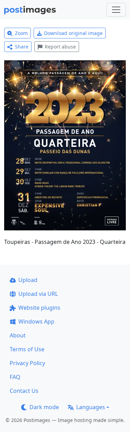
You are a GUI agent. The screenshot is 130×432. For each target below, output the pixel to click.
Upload (27, 280)
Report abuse (60, 46)
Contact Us (24, 391)
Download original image (73, 33)
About (18, 335)
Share (21, 46)
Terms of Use (27, 349)
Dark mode (44, 407)
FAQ (15, 377)
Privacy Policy (27, 363)
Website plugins (39, 307)
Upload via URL (38, 294)
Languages (90, 407)
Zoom (21, 33)
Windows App (36, 321)
